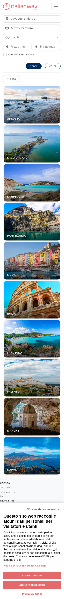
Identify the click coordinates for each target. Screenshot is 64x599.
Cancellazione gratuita (21, 54)
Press (2, 496)
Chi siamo (5, 487)
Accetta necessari (32, 585)
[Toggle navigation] (56, 6)
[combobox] (36, 19)
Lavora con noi (7, 491)
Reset (52, 66)
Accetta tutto (32, 575)
